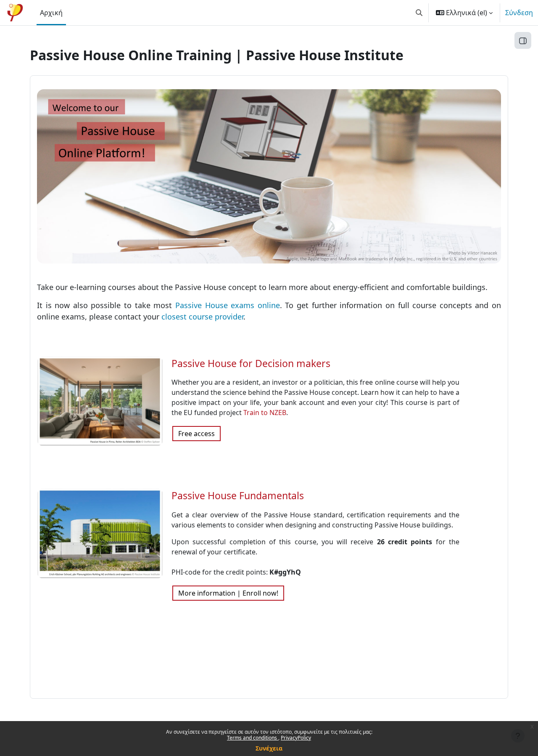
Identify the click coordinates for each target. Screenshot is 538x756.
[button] (419, 12)
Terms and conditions (252, 737)
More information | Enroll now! (228, 593)
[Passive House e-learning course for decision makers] (100, 400)
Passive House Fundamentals (237, 495)
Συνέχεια (269, 748)
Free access (196, 433)
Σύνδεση (519, 12)
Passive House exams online (227, 305)
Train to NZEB (264, 412)
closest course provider (202, 316)
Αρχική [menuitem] (51, 12)
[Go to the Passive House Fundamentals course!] (100, 533)
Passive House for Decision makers (250, 363)
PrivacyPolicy (296, 737)
